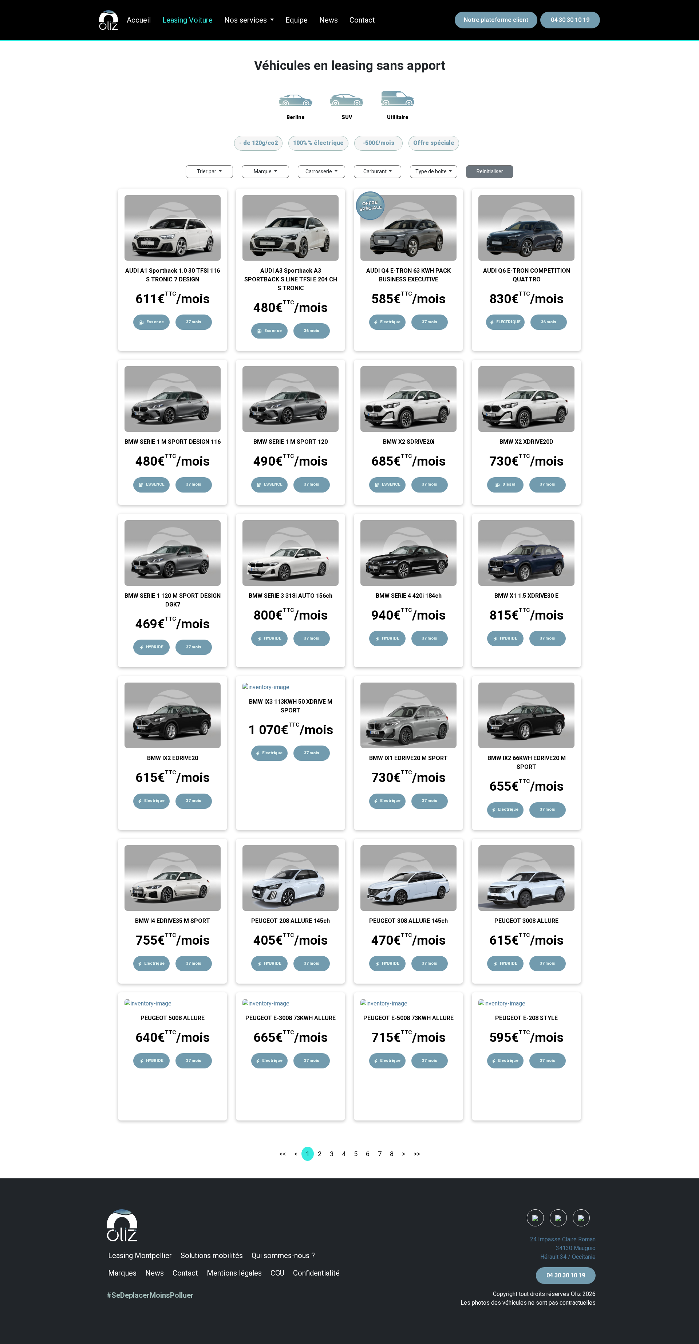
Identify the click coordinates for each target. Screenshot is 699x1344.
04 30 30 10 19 (570, 19)
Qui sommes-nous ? (283, 1255)
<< (282, 1154)
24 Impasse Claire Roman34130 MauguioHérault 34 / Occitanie (563, 1248)
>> (417, 1154)
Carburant (375, 171)
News (328, 20)
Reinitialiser (490, 171)
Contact (362, 20)
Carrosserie (319, 171)
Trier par (207, 171)
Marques (122, 1273)
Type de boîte (431, 171)
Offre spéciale (433, 142)
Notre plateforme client (496, 19)
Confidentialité (316, 1273)
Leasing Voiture (187, 20)
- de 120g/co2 (258, 142)
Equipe (296, 20)
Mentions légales (234, 1273)
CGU (277, 1273)
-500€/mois (378, 142)
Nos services (245, 20)
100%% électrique (318, 142)
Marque (263, 171)
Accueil (139, 20)
